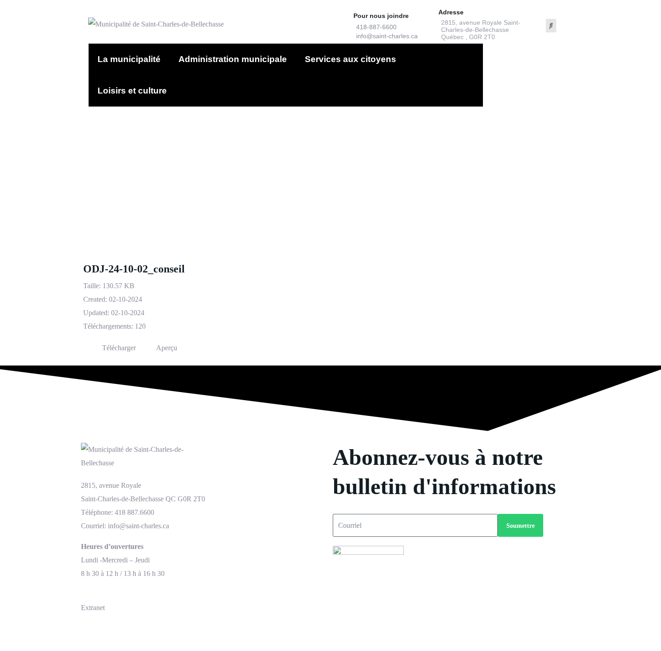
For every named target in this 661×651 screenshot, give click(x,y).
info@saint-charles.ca (387, 36)
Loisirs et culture (132, 90)
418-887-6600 (376, 27)
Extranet (93, 607)
